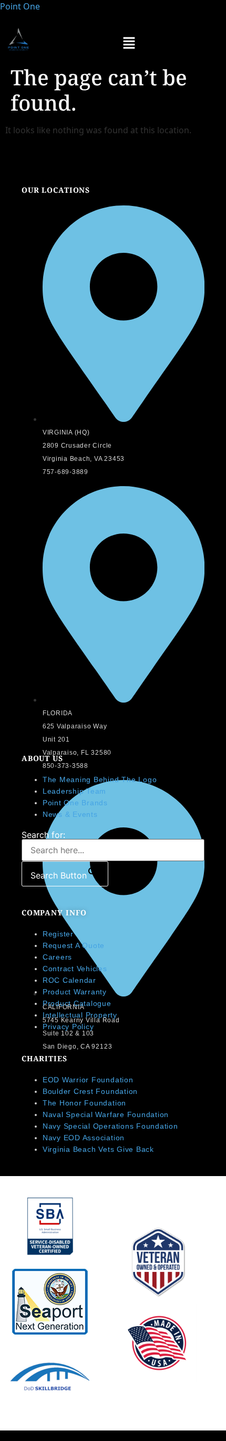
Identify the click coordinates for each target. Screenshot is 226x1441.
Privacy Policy (68, 1026)
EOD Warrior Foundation (88, 1079)
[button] (128, 43)
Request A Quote (74, 945)
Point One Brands (75, 802)
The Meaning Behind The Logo (100, 779)
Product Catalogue (77, 1003)
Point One (20, 6)
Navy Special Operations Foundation (110, 1126)
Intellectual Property (80, 1015)
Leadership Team (74, 791)
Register (58, 934)
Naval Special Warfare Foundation (106, 1114)
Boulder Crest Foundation (90, 1091)
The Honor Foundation (84, 1103)
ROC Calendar (69, 980)
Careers (57, 957)
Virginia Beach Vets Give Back (98, 1149)
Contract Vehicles (75, 968)
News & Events (70, 814)
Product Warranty (75, 992)
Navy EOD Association (85, 1137)
